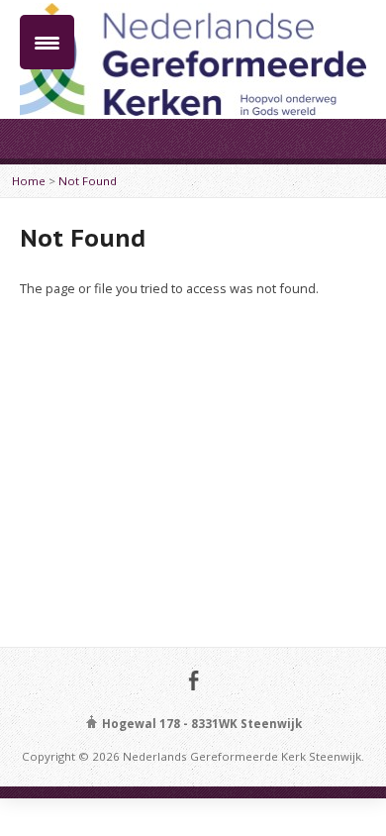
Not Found (87, 180)
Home (29, 180)
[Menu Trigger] (47, 42)
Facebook (193, 680)
